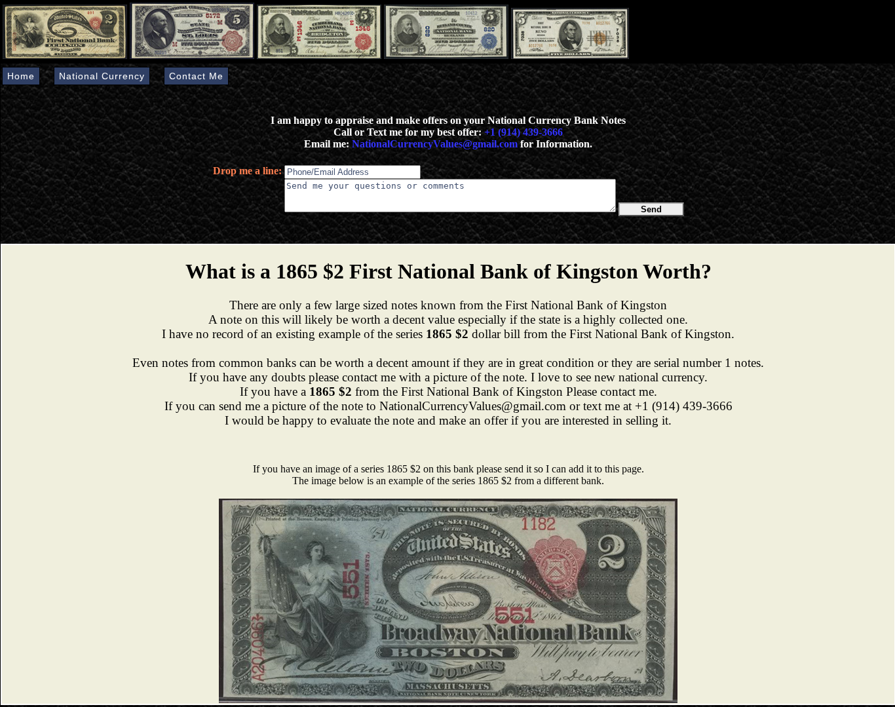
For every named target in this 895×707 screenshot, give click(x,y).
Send (651, 209)
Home (21, 76)
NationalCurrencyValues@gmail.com (433, 143)
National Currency (102, 76)
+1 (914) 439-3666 (523, 132)
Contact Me (196, 76)
